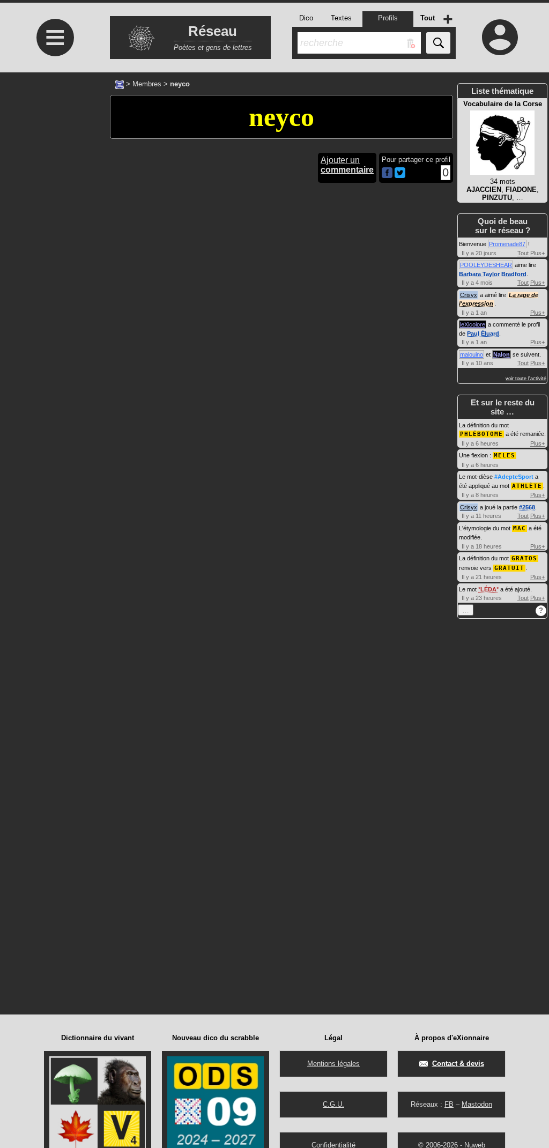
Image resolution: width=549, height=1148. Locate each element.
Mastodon (477, 1104)
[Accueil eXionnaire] (119, 83)
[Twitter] (400, 176)
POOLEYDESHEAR (486, 265)
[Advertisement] (53, 335)
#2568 (527, 507)
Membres (146, 84)
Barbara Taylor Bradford (492, 274)
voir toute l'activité (526, 378)
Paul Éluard (483, 333)
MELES (504, 455)
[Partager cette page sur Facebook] (387, 173)
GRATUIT (509, 568)
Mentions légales (333, 1064)
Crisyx (468, 295)
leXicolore (472, 324)
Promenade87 (507, 244)
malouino (471, 354)
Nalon (501, 354)
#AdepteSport (513, 476)
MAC (519, 528)
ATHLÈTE (527, 486)
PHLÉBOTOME (481, 434)
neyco (281, 117)
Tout (523, 253)
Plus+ (537, 253)
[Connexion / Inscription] (499, 37)
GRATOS (524, 558)
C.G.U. (333, 1104)
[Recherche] (438, 43)
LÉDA (488, 589)
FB (449, 1104)
